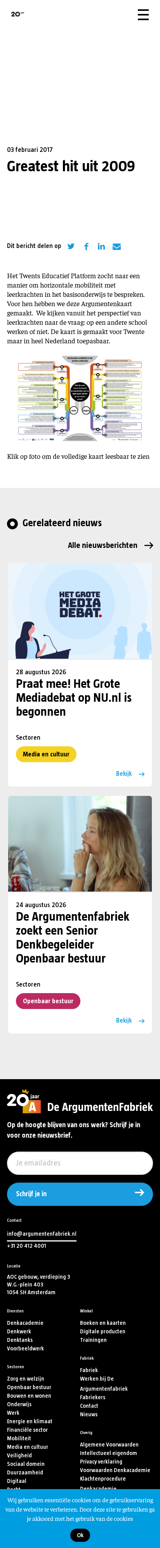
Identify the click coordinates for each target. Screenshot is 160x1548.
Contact (89, 1406)
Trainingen (93, 1340)
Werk (13, 1413)
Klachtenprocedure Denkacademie (103, 1484)
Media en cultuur (46, 754)
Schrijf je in (31, 1194)
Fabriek (89, 1370)
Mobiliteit (19, 1438)
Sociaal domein (26, 1464)
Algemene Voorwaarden (109, 1445)
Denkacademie (25, 1323)
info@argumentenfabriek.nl (42, 1234)
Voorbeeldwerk (25, 1349)
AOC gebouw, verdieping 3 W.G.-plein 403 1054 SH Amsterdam (38, 1284)
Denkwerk (19, 1331)
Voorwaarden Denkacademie (115, 1470)
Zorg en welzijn (25, 1379)
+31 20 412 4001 (26, 1246)
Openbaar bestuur (48, 1001)
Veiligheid (19, 1455)
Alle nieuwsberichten (102, 545)
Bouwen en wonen (29, 1396)
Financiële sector (27, 1430)
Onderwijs (19, 1404)
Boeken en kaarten (103, 1323)
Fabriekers (92, 1397)
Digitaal (16, 1481)
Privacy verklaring (101, 1462)
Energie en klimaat (29, 1421)
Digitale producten (102, 1331)
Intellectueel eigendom (108, 1453)
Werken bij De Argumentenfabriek (104, 1384)
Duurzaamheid (25, 1473)
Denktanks (20, 1340)
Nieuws (88, 1414)
